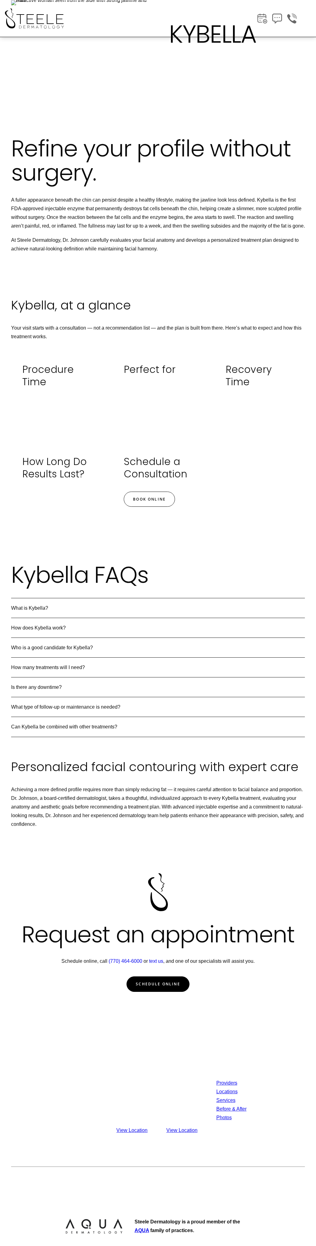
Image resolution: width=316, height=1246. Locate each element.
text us (156, 961)
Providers (226, 1083)
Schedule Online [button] (158, 984)
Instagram (277, 1100)
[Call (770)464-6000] (292, 18)
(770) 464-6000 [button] (256, 93)
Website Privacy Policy (202, 1182)
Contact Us (278, 1083)
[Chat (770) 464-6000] (277, 18)
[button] (307, 18)
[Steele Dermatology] (34, 18)
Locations (227, 1091)
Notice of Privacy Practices (142, 1182)
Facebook (277, 1091)
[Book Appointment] (262, 18)
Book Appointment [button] (197, 93)
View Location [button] (132, 1130)
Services (225, 1100)
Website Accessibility (257, 1182)
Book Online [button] (149, 499)
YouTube (276, 1109)
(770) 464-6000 (125, 961)
